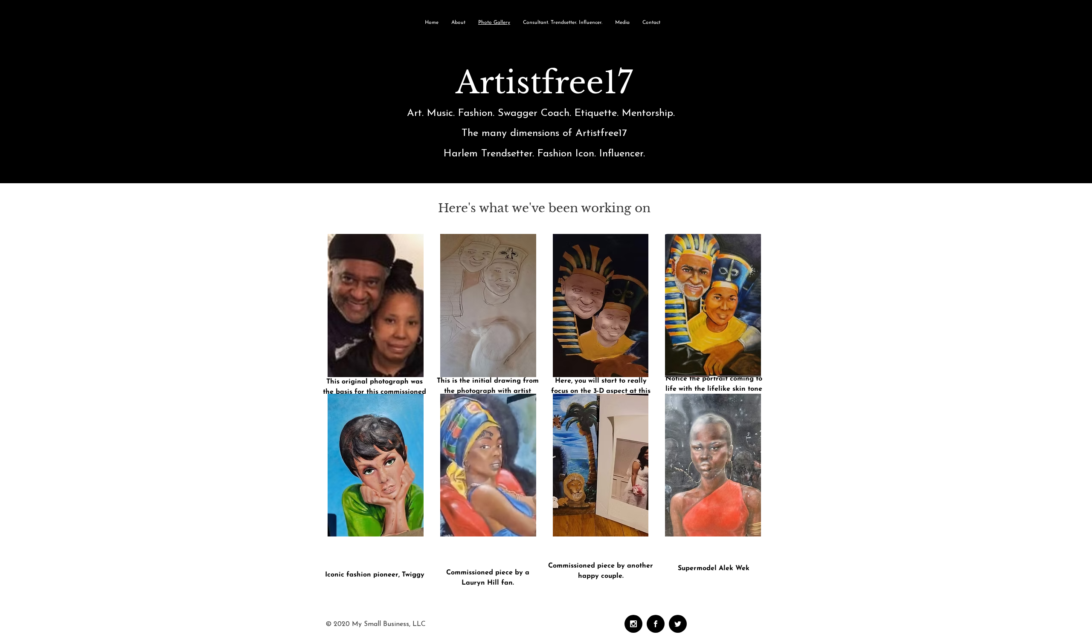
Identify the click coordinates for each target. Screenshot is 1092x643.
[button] (376, 305)
